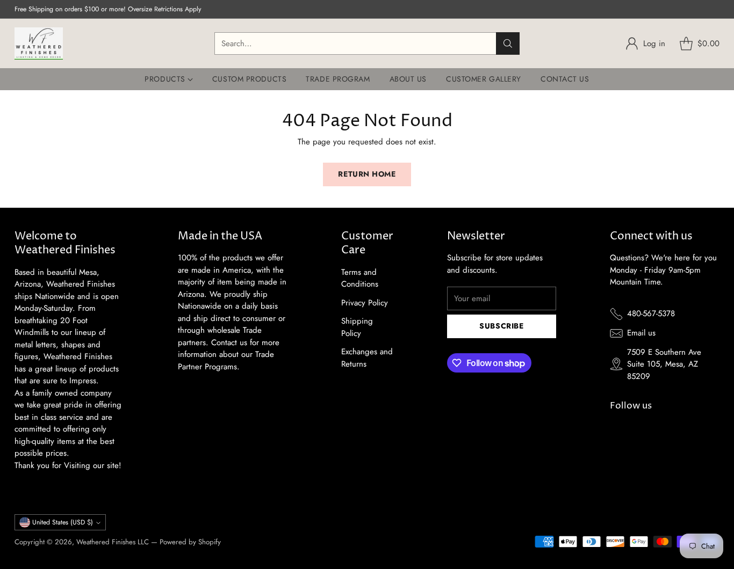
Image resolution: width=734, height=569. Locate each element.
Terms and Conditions (359, 278)
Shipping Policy (357, 327)
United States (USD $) (62, 522)
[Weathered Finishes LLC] (39, 43)
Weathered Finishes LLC (112, 542)
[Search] (508, 43)
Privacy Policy (364, 303)
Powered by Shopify (190, 542)
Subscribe (501, 325)
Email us (641, 333)
